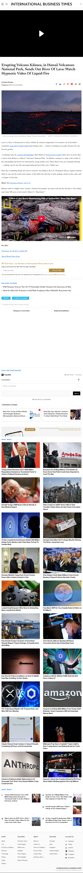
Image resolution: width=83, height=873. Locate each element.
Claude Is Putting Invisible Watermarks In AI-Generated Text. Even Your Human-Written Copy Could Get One (20, 781)
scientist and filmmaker (25, 154)
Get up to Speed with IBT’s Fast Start (69, 428)
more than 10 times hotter (19, 146)
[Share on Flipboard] (68, 84)
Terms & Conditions (39, 847)
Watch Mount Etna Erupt (11, 256)
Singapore (52, 847)
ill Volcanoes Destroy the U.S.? (18, 183)
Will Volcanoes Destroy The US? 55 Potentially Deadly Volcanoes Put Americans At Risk (37, 287)
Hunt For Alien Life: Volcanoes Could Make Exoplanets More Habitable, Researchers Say (37, 291)
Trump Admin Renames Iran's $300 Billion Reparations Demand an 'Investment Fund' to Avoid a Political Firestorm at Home (19, 472)
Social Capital (22, 844)
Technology (5, 854)
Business (4, 850)
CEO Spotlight (22, 857)
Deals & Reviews (23, 860)
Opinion (4, 863)
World (3, 841)
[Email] (76, 84)
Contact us (37, 844)
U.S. (3, 844)
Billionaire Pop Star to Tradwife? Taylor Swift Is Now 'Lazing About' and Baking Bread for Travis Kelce (61, 746)
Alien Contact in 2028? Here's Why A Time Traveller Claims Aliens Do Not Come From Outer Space (61, 507)
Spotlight (20, 850)
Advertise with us (39, 857)
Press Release (22, 854)
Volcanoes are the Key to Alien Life (14, 251)
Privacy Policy (61, 274)
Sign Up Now (30, 429)
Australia (52, 841)
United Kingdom (54, 850)
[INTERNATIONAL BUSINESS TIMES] (41, 4)
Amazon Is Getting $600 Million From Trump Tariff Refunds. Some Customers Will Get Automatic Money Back (62, 711)
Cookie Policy (38, 854)
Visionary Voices (22, 841)
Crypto (3, 860)
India (50, 844)
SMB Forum (21, 847)
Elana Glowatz (8, 82)
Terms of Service (49, 274)
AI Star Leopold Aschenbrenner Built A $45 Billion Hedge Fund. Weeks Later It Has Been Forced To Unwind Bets (21, 542)
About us (36, 841)
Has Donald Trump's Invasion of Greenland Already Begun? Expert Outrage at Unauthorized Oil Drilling (20, 643)
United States (53, 854)
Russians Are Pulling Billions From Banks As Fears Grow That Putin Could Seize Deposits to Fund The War (61, 472)
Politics (4, 857)
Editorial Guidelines (61, 311)
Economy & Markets (8, 847)
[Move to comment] (79, 84)
